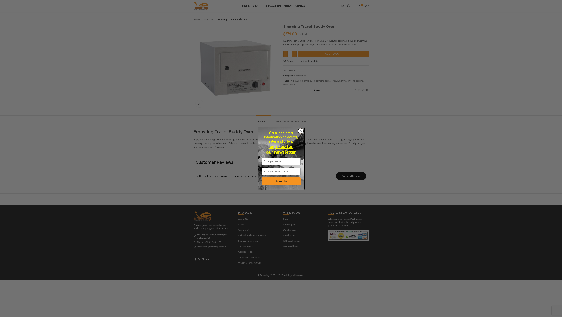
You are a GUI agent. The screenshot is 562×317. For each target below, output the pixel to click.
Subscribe (281, 181)
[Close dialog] (300, 131)
